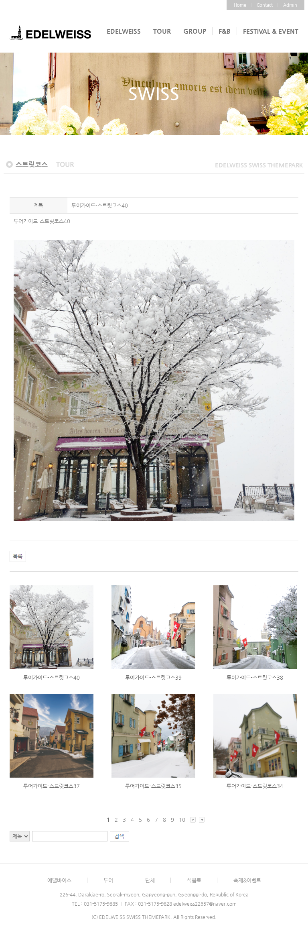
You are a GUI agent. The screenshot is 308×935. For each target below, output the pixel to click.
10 (182, 820)
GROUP (194, 31)
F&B (225, 31)
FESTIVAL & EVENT (270, 31)
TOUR (162, 31)
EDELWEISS (124, 31)
